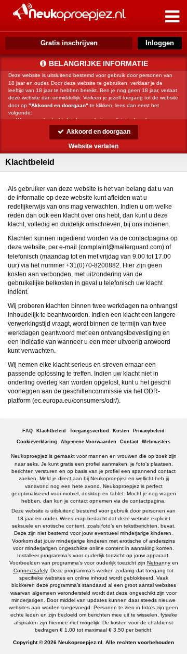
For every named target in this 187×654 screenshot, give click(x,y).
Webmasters (156, 441)
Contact (129, 441)
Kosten (121, 430)
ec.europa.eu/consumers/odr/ (75, 400)
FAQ (27, 430)
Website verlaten (93, 146)
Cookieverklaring (37, 441)
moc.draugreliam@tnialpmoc (121, 247)
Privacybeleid (149, 430)
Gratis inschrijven (69, 43)
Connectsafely (30, 570)
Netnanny (158, 563)
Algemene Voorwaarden (88, 441)
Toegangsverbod (89, 430)
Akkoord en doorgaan (97, 131)
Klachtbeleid (51, 430)
